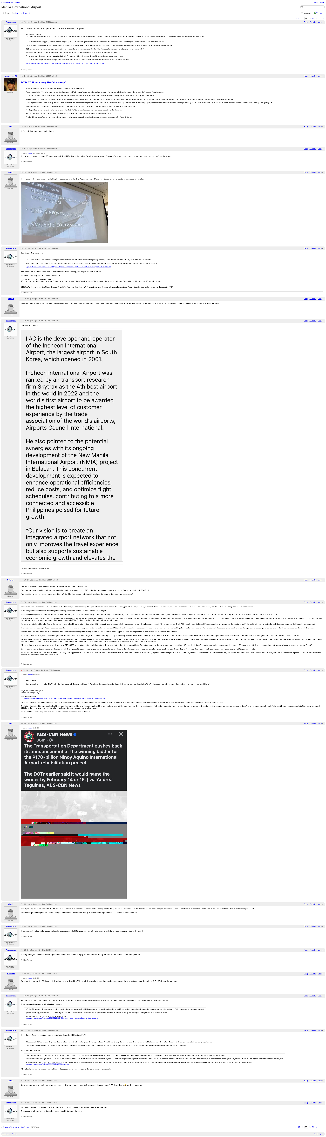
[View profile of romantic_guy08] (10, 90)
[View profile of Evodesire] (10, 987)
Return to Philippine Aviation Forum (16, 1127)
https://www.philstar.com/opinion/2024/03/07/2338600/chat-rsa (47, 1064)
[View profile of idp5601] (10, 312)
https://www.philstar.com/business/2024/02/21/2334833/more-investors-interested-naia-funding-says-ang (62, 1018)
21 (302, 19)
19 (295, 19)
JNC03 (10, 126)
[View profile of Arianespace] (10, 36)
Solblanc (10, 580)
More (320, 22)
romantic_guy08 (10, 76)
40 (322, 19)
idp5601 (11, 299)
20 (299, 19)
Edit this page (319, 1134)
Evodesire (11, 974)
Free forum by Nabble (9, 1134)
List (16, 13)
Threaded (26, 13)
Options (319, 13)
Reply (306, 22)
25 (316, 19)
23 (309, 19)
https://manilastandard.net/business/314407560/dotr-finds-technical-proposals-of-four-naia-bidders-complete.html (65, 63)
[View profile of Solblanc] (10, 594)
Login (315, 2)
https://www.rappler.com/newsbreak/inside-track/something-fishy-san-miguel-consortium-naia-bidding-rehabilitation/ (63, 698)
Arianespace (11, 22)
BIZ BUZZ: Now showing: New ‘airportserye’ (43, 82)
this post (30, 153)
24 (313, 19)
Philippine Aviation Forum (10, 2)
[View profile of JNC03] (10, 140)
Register (321, 2)
